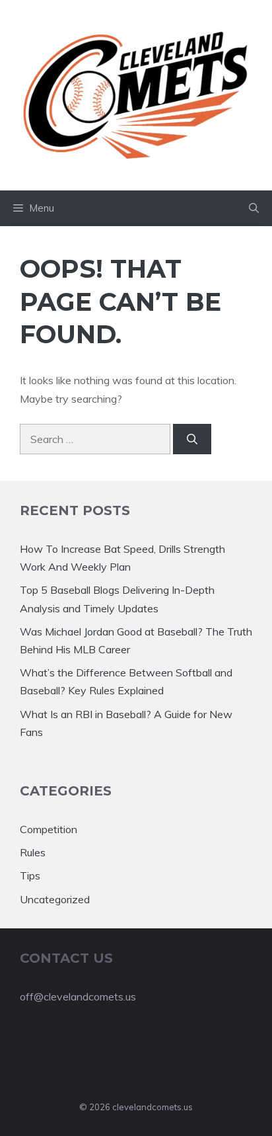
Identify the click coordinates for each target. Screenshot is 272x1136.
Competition (48, 829)
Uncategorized (55, 899)
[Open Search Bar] (254, 208)
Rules (33, 852)
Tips (30, 875)
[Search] (192, 439)
